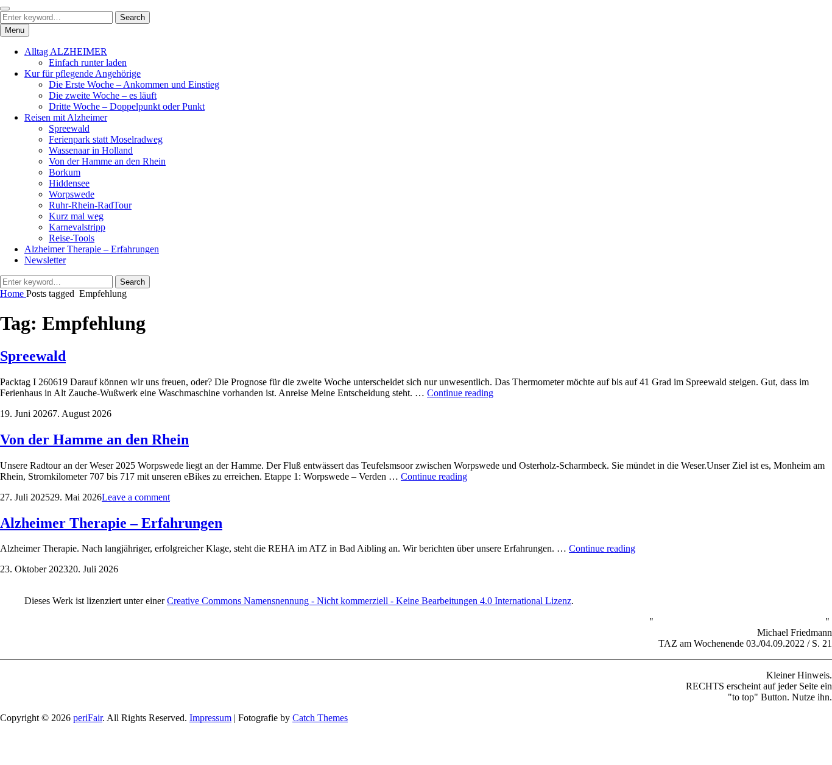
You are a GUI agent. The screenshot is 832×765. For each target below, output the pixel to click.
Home (13, 293)
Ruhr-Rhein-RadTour (90, 205)
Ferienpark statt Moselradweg (106, 139)
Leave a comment (136, 497)
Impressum (210, 718)
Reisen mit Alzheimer (65, 117)
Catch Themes (320, 718)
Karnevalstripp (77, 227)
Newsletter (45, 260)
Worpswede (71, 194)
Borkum (64, 172)
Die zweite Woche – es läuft (103, 95)
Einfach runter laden (88, 62)
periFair (87, 718)
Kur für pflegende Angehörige (82, 73)
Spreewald (69, 128)
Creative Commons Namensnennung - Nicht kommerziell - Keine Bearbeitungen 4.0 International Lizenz (369, 601)
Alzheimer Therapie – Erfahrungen (91, 249)
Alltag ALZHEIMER (65, 51)
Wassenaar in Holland (91, 150)
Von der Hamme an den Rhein (107, 161)
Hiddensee (69, 183)
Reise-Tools (71, 238)
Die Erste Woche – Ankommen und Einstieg (134, 84)
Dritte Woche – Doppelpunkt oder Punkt (127, 106)
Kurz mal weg (76, 216)
